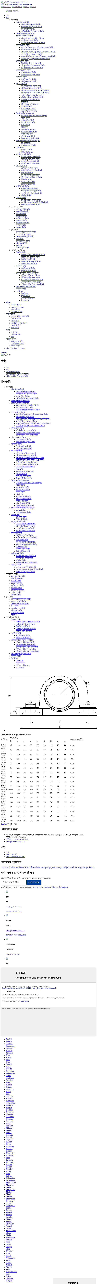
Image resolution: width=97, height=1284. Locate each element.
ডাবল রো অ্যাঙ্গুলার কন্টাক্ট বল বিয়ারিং (32, 38)
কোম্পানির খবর (15, 334)
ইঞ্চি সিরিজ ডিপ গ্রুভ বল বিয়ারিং (31, 27)
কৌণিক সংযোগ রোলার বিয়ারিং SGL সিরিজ (35, 93)
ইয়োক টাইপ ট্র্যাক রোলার (29, 111)
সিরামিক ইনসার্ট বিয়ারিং (28, 259)
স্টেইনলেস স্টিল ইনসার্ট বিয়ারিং (31, 277)
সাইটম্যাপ (46, 887)
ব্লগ (12, 337)
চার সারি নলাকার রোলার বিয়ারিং (30, 163)
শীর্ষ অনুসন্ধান (63, 887)
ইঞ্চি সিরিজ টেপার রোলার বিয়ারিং (31, 63)
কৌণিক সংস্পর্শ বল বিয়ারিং (29, 168)
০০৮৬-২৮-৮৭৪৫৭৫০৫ (13, 907)
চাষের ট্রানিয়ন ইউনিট (23, 241)
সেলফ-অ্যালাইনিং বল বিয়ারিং (25, 33)
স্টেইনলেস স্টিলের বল (28, 298)
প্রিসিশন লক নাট (26, 179)
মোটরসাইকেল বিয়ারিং (22, 223)
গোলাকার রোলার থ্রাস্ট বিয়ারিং (30, 74)
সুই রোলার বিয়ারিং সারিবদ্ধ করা (31, 86)
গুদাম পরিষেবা (15, 309)
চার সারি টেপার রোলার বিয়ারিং (30, 161)
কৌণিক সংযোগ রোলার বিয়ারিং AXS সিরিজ (35, 90)
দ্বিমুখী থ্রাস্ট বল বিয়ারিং (29, 79)
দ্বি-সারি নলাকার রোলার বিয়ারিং (31, 157)
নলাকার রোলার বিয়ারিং (23, 45)
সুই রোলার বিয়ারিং (21, 84)
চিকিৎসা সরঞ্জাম (16, 318)
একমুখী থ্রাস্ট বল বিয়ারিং (29, 81)
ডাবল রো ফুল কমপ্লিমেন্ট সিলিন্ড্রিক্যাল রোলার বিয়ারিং (38, 52)
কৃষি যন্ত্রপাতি (15, 321)
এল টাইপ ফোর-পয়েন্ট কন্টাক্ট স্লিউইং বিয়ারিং (34, 202)
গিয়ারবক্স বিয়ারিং (21, 225)
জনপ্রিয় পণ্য (37, 887)
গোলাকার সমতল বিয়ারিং (28, 145)
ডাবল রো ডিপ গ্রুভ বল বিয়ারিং (31, 24)
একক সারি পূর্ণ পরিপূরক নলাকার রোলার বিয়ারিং (35, 58)
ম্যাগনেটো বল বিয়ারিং (28, 29)
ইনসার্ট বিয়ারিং (25, 125)
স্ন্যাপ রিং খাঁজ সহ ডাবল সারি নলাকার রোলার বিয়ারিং (37, 47)
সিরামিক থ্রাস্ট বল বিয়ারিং (29, 264)
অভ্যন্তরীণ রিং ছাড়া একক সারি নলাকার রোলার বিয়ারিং (38, 56)
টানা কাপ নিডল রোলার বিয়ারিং (30, 100)
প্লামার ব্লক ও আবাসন (28, 129)
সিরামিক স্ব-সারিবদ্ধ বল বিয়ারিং (31, 261)
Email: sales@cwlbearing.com (20, 4)
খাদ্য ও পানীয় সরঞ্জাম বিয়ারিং (20, 316)
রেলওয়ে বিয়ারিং (21, 227)
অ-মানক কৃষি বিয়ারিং (22, 248)
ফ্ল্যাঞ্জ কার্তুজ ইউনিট (27, 120)
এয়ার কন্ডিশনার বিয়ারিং (23, 209)
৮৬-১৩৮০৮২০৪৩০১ (13, 954)
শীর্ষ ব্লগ (54, 887)
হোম (7, 15)
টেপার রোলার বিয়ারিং (22, 61)
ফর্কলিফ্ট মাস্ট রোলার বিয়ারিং (29, 188)
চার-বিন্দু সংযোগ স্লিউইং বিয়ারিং (31, 200)
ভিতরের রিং (24, 102)
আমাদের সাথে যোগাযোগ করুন (15, 348)
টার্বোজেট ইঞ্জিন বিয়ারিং (28, 184)
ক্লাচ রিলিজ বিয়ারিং (22, 211)
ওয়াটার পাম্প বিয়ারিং (22, 218)
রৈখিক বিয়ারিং (20, 147)
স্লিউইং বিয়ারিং (21, 198)
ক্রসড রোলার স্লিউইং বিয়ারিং (30, 204)
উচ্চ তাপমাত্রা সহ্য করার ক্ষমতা (26, 286)
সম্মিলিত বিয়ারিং (26, 195)
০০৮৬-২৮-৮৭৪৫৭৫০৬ (13, 911)
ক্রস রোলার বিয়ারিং (27, 172)
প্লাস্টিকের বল (25, 296)
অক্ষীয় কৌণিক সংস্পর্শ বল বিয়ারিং (31, 170)
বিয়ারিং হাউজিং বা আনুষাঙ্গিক (25, 113)
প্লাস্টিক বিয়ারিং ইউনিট (28, 270)
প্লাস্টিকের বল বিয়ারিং (28, 268)
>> (8, 824)
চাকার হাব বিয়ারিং (21, 220)
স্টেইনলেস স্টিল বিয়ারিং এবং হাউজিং (27, 273)
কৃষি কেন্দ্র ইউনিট (21, 243)
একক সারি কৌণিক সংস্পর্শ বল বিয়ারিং (33, 43)
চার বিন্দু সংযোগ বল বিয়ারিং (29, 40)
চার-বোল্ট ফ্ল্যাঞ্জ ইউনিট (28, 122)
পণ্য (7, 17)
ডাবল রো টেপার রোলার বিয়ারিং (30, 159)
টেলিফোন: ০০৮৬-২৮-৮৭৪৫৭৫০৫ (17, 2)
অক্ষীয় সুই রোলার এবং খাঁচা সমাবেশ (32, 95)
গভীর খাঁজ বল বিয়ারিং (22, 22)
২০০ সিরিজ (19, 239)
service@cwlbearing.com (16, 935)
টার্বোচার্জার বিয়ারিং (21, 216)
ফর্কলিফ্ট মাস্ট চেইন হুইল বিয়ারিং (31, 191)
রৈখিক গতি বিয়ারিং (27, 152)
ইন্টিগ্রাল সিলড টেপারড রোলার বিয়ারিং (33, 65)
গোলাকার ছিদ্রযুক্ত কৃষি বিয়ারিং (26, 232)
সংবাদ (8, 330)
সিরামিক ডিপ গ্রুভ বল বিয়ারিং (30, 257)
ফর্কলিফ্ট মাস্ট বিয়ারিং (22, 186)
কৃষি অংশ (19, 245)
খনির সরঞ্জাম (15, 327)
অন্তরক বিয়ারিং (21, 289)
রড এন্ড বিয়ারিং (26, 143)
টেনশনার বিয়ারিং (21, 214)
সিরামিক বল (24, 293)
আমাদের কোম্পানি (16, 341)
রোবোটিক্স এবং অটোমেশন (19, 323)
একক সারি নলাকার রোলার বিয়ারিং (31, 54)
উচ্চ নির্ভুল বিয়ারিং (21, 166)
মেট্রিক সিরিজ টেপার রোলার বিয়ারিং (32, 68)
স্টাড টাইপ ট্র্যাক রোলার (28, 109)
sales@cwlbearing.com (15, 841)
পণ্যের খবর (14, 332)
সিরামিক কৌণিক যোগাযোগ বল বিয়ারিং (33, 255)
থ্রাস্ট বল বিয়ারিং (21, 77)
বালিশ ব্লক (24, 127)
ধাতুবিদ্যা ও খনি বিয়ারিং (23, 154)
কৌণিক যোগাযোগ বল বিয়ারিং (25, 36)
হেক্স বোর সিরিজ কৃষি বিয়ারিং (25, 236)
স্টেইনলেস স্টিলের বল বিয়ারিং (30, 275)
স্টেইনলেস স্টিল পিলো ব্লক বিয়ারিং (32, 280)
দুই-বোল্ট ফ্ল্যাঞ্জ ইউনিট (28, 136)
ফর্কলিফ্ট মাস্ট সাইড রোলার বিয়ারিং (31, 193)
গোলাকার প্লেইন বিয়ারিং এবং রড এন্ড (28, 141)
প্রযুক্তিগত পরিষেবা (17, 307)
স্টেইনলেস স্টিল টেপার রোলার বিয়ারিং (32, 284)
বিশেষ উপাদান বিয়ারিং (13, 372)
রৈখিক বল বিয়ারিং (26, 150)
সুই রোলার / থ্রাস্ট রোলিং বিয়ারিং (31, 177)
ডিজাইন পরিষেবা (16, 305)
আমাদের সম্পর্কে (11, 339)
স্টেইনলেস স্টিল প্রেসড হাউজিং (31, 282)
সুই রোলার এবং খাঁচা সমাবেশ (30, 104)
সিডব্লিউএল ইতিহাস (17, 343)
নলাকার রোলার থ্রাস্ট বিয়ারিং (30, 49)
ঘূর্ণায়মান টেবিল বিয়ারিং (28, 182)
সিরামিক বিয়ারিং (21, 252)
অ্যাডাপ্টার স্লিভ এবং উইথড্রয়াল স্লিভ (34, 115)
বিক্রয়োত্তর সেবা (16, 312)
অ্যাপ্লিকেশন (10, 314)
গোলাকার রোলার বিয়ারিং (23, 70)
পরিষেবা (8, 302)
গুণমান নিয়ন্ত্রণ (15, 346)
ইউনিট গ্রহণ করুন (27, 134)
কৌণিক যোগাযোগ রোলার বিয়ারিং (31, 88)
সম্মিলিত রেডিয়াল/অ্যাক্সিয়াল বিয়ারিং (32, 97)
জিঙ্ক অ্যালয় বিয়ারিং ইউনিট (30, 138)
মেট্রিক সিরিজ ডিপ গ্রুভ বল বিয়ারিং (32, 31)
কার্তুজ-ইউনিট (25, 118)
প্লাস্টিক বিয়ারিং (21, 266)
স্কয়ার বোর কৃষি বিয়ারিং (23, 234)
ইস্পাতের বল (25, 300)
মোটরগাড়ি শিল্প (15, 325)
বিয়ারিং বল (19, 291)
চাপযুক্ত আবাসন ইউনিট (29, 131)
